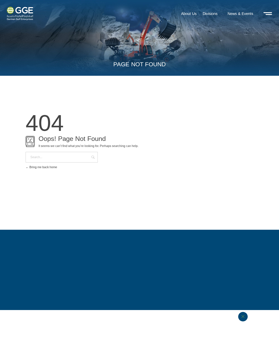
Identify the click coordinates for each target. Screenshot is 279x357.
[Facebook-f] (121, 258)
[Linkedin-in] (143, 258)
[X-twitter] (136, 258)
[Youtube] (151, 258)
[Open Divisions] (219, 13)
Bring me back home (43, 167)
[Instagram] (128, 258)
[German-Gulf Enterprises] (53, 194)
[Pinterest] (158, 258)
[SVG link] (20, 13)
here (81, 343)
